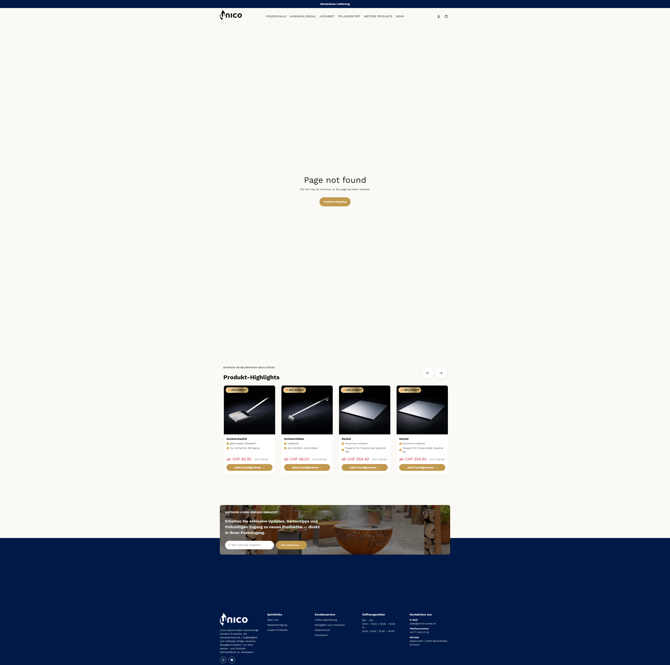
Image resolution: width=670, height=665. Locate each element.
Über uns (272, 619)
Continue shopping (335, 201)
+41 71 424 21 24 (419, 632)
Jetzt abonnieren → (291, 545)
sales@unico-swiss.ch (423, 623)
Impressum (321, 635)
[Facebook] (232, 660)
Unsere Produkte (277, 630)
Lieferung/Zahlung (326, 619)
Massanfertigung (277, 624)
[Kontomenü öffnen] (438, 16)
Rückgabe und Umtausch (330, 624)
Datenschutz (322, 630)
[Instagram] (223, 660)
